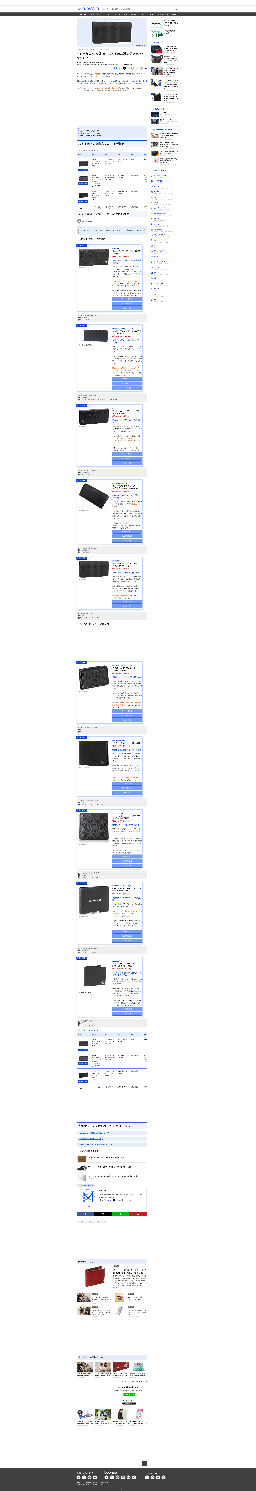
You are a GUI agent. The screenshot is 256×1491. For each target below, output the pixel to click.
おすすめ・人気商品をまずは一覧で (89, 131)
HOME (79, 49)
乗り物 (152, 14)
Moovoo (161, 3)
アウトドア (134, 14)
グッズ (107, 14)
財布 (105, 1221)
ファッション (88, 49)
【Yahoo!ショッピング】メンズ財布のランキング (94, 1144)
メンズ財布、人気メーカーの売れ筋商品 (90, 133)
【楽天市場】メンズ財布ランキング (90, 1139)
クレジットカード (163, 14)
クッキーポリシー (97, 1484)
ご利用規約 (87, 1482)
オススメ (98, 1221)
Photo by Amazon (140, 45)
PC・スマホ (116, 14)
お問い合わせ (104, 1482)
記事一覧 (88, 1206)
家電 (125, 14)
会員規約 (95, 1482)
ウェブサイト (128, 1200)
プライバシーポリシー (83, 1484)
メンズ (91, 1221)
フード (144, 14)
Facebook (109, 1200)
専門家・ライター (96, 14)
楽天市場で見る (127, 303)
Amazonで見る (83, 170)
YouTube (118, 1200)
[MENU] (176, 3)
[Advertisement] (112, 110)
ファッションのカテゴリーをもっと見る (134, 1381)
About (169, 3)
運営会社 (79, 1482)
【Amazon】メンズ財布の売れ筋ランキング (93, 1133)
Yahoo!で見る (127, 308)
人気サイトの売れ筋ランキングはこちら (90, 135)
